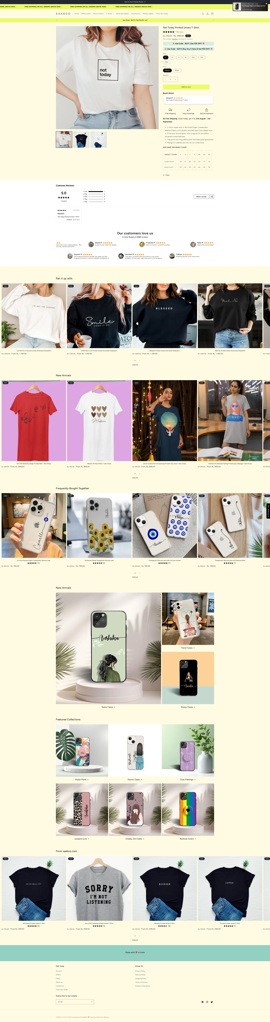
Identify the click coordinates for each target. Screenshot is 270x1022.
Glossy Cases (187, 707)
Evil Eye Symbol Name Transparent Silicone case (33, 560)
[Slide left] (130, 360)
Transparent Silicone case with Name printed (230, 560)
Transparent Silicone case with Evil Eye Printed (165, 560)
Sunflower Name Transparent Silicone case (99, 560)
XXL (193, 57)
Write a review (201, 196)
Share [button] (167, 175)
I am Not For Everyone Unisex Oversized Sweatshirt (33, 350)
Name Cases (107, 707)
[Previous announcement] (56, 20)
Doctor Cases (134, 779)
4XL (166, 62)
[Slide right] (139, 360)
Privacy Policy (140, 971)
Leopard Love (81, 839)
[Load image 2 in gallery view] (81, 139)
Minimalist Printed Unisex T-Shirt (34, 923)
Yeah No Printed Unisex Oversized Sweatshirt (230, 350)
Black (177, 70)
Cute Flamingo (186, 779)
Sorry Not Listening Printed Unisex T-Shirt (99, 923)
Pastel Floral (80, 779)
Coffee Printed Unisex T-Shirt (230, 923)
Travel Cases (186, 648)
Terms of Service (141, 982)
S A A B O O (64, 1017)
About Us (59, 982)
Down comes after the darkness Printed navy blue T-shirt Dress (164, 463)
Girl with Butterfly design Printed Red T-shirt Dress (34, 463)
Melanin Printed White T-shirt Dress (99, 463)
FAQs (58, 978)
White (167, 70)
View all (135, 364)
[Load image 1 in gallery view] (64, 139)
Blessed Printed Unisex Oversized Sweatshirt (165, 350)
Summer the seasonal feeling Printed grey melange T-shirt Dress (230, 463)
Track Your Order (62, 990)
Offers (58, 975)
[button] (110, 14)
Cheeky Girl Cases (134, 839)
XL (186, 57)
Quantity (166, 75)
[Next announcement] (213, 20)
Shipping (175, 39)
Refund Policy (140, 975)
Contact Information (142, 986)
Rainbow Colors (187, 839)
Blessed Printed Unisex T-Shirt (165, 923)
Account (59, 971)
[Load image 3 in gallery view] (98, 139)
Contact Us (60, 986)
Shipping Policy (140, 978)
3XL (201, 57)
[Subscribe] (91, 1001)
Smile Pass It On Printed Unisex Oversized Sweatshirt (99, 350)
